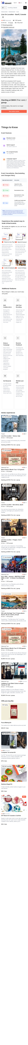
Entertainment (12, 11)
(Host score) (8, 20)
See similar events (14, 111)
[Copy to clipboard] (3, 17)
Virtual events (4, 11)
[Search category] (4, 7)
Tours (17, 11)
